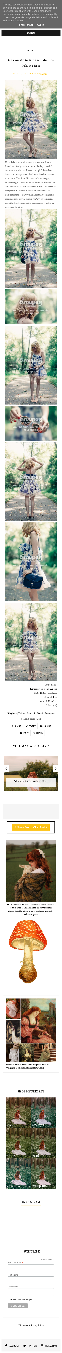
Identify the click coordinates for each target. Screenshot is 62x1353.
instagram (51, 1346)
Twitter (21, 713)
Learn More (26, 25)
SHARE (17, 726)
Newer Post (23, 827)
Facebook (31, 713)
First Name (13, 1275)
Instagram (49, 713)
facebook (13, 1346)
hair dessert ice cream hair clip (43, 688)
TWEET (32, 726)
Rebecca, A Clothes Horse (26, 74)
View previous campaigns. (20, 1299)
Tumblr (40, 713)
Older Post (39, 827)
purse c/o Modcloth (48, 701)
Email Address (15, 1262)
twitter (32, 1346)
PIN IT (25, 733)
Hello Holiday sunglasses (45, 693)
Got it (40, 25)
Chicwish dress (50, 697)
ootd (30, 51)
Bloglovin (12, 713)
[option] (31, 775)
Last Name (13, 1286)
